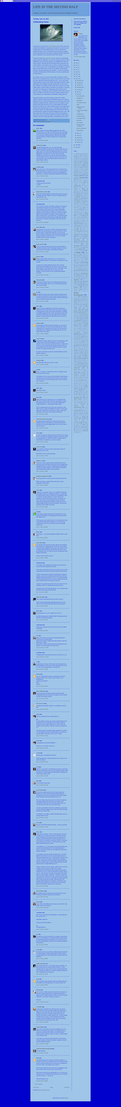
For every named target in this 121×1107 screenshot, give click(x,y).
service (79, 385)
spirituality (77, 397)
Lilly (76, 315)
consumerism (76, 203)
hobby (85, 286)
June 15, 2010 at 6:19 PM (42, 592)
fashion (83, 255)
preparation (84, 364)
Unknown (38, 323)
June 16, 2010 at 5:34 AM (42, 735)
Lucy (78, 318)
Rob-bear (38, 256)
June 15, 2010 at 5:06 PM (42, 537)
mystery (78, 336)
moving (78, 334)
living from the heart (83, 315)
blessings (86, 172)
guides (83, 276)
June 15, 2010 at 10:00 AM (42, 222)
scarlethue (38, 167)
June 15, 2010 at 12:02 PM (42, 301)
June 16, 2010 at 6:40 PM (42, 958)
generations (80, 268)
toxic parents (47, 121)
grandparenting (84, 273)
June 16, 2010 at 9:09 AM (42, 886)
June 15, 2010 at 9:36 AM (42, 140)
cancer (77, 182)
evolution (79, 249)
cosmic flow (76, 207)
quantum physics (77, 369)
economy (85, 234)
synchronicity (77, 407)
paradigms (76, 350)
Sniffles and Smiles (40, 963)
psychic (84, 366)
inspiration (78, 298)
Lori (37, 767)
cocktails (82, 192)
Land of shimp (39, 790)
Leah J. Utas (39, 447)
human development (41, 121)
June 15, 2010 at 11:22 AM (42, 251)
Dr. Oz (83, 225)
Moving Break (80, 130)
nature (77, 338)
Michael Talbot (78, 326)
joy (81, 304)
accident (81, 158)
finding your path (78, 257)
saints (87, 379)
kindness (86, 304)
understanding (76, 416)
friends (83, 262)
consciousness (77, 199)
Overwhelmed (80, 122)
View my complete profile (79, 56)
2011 (76, 76)
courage (75, 209)
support (75, 404)
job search (77, 304)
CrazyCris (38, 338)
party (87, 350)
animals (84, 164)
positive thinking (82, 358)
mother (84, 331)
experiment (77, 250)
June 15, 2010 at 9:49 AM (42, 186)
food (86, 259)
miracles (75, 329)
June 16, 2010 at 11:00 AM (42, 929)
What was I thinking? (81, 128)
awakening (81, 167)
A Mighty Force (80, 114)
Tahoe (81, 408)
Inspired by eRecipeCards (42, 476)
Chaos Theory (83, 185)
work (87, 429)
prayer (79, 363)
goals (77, 271)
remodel (83, 374)
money (80, 329)
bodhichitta (76, 177)
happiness (76, 280)
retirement (81, 377)
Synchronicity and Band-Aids (82, 111)
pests (79, 353)
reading (84, 371)
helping (86, 284)
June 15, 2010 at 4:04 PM (42, 485)
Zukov (78, 432)
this (42, 390)
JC (37, 292)
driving (86, 226)
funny (77, 265)
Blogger (66, 1098)
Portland (79, 357)
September (79, 87)
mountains (76, 333)
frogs (75, 264)
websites (77, 424)
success (75, 402)
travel (86, 413)
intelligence (84, 298)
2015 (76, 69)
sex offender (85, 385)
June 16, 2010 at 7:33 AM (42, 827)
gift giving (77, 270)
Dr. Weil (82, 226)
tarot (85, 408)
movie (81, 333)
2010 (76, 78)
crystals (81, 212)
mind (79, 328)
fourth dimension (85, 260)
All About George (81, 116)
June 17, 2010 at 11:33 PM (42, 1043)
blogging (76, 175)
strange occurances (78, 399)
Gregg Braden (77, 276)
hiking (80, 286)
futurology (77, 267)
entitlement (77, 247)
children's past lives (77, 190)
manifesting (78, 320)
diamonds (77, 218)
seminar (75, 385)
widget (79, 427)
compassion (76, 198)
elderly (84, 238)
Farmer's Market (77, 255)
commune (78, 195)
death (86, 214)
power (80, 360)
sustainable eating (79, 405)
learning (75, 309)
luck (74, 318)
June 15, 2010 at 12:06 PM (42, 333)
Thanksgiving (76, 412)
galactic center (83, 267)
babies (77, 169)
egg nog (76, 238)
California (86, 181)
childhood (76, 189)
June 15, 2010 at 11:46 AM (42, 275)
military (75, 328)
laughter (83, 308)
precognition (85, 363)
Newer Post (36, 1087)
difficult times (83, 218)
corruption (84, 206)
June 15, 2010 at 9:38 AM (42, 162)
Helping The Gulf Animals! (81, 107)
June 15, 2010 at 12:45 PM (42, 383)
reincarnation (83, 372)
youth (75, 432)
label (77, 306)
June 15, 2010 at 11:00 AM (42, 239)
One (84, 347)
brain (75, 179)
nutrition (81, 345)
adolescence (83, 159)
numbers (84, 344)
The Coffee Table (80, 96)
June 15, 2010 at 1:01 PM (42, 392)
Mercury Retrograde (83, 325)
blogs (83, 175)
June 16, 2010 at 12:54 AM (42, 657)
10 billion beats (78, 153)
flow (74, 259)
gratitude (78, 275)
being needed (80, 170)
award (86, 167)
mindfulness (84, 328)
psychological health (79, 367)
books (82, 177)
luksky (37, 611)
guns (76, 278)
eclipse (84, 233)
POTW (75, 360)
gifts (83, 270)
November (79, 83)
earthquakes (79, 231)
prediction (77, 364)
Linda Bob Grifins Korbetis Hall (44, 1048)
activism (86, 158)
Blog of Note (78, 174)
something (84, 394)
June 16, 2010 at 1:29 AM (42, 669)
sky (85, 389)
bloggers (84, 174)
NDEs (82, 338)
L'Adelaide (39, 1007)
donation (86, 223)
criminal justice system (78, 210)
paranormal (82, 350)
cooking (86, 204)
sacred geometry (81, 379)
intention (76, 300)
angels (81, 163)
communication (85, 195)
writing (84, 430)
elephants (76, 241)
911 (81, 156)
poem (76, 355)
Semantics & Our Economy (80, 125)
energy (82, 244)
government (76, 273)
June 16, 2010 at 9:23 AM (42, 896)
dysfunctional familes (78, 230)
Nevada (79, 342)
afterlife (75, 161)
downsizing (77, 225)
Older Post (67, 1087)
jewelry (86, 303)
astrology (84, 166)
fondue (83, 259)
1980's (76, 155)
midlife (84, 326)
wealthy (81, 422)
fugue (78, 264)
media (79, 322)
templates (84, 410)
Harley (84, 279)
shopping (80, 389)
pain (80, 348)
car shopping (83, 182)
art (79, 166)
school (76, 380)
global (86, 270)
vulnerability (82, 421)
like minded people (84, 314)
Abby (49, 46)
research (75, 375)
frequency (77, 262)
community (77, 196)
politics (86, 355)
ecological (76, 234)
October (79, 85)
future (81, 265)
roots (85, 377)
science (82, 380)
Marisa (38, 902)
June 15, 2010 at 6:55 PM (42, 619)
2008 (76, 147)
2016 (76, 67)
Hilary (37, 306)
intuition (75, 303)
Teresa (37, 433)
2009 (76, 145)
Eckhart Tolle (77, 233)
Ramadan (75, 371)
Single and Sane (40, 244)
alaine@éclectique (40, 597)
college (86, 192)
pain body (85, 348)
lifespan (82, 312)
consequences (85, 199)
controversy (80, 204)
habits (79, 278)
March (78, 137)
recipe (75, 372)
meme (75, 323)
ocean (86, 345)
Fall (81, 250)
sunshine (85, 402)
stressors (81, 401)
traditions (81, 413)
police (80, 355)
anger (85, 163)
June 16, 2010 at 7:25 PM (42, 974)
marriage (84, 320)
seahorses (80, 382)
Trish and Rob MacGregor (42, 419)
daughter (80, 214)
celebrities (83, 184)
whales (75, 426)
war (87, 421)
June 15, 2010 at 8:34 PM (42, 630)
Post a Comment (38, 1084)
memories (80, 323)
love (85, 317)
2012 (76, 74)
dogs (75, 223)
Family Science (82, 254)
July (78, 92)
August (78, 89)
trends (77, 415)
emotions (77, 242)
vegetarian (80, 418)
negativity (83, 341)
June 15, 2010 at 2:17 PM (42, 455)
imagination (85, 296)
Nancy (37, 490)
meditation (84, 322)
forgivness (78, 260)
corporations (78, 206)
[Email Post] (49, 120)
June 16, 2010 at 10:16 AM (42, 907)
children (83, 189)
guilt (87, 276)
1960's (87, 153)
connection (83, 198)
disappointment (76, 220)
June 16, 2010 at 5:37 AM (42, 748)
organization (76, 348)
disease (84, 220)
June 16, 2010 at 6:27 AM (42, 762)
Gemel (37, 949)
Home (51, 1087)
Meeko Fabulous (40, 891)
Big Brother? (79, 100)
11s (83, 153)
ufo (81, 415)
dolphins (81, 223)
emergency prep (84, 241)
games (75, 268)
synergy (86, 407)
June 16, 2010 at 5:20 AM (42, 709)
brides (85, 179)
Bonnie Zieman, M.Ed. (41, 191)
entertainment (85, 245)
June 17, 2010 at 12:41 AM (42, 1002)
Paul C (38, 128)
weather (86, 422)
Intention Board (83, 300)
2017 (76, 65)
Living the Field (78, 317)
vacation (83, 416)
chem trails (76, 187)
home (80, 289)
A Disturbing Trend (81, 118)
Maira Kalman (85, 318)
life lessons (81, 309)
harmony (75, 281)
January (79, 142)
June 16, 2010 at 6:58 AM (42, 785)
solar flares (85, 393)
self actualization (83, 383)
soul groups (82, 396)
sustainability (82, 404)
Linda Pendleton (40, 1027)
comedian (77, 193)
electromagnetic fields (79, 239)
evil (74, 249)
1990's (80, 155)
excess (86, 249)
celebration (76, 184)
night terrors (79, 344)
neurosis (75, 342)
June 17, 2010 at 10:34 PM (42, 1022)
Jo (36, 369)
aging (80, 161)
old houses (78, 347)
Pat (37, 512)
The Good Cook (40, 703)
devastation (85, 217)
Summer (80, 402)
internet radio (77, 301)
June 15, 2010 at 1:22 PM (42, 428)
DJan (37, 397)
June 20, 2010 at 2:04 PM (42, 1081)
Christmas (85, 190)
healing (75, 283)
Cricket (38, 753)
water (76, 422)
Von (37, 635)
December (79, 80)
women (82, 429)
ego (80, 238)
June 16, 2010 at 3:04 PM (42, 944)
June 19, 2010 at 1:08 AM (42, 1053)
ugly (85, 415)
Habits (78, 104)
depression (83, 215)
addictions (77, 159)
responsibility (83, 375)
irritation (81, 303)
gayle (37, 781)
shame (81, 386)
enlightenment (77, 245)
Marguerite (39, 280)
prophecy (80, 366)
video (85, 418)
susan (37, 979)
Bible (86, 170)
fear (87, 255)
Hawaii (84, 281)
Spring (84, 397)
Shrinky (38, 990)
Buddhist (75, 181)
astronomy (76, 167)
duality (84, 228)
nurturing (76, 345)
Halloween (85, 278)
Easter (85, 231)
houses (84, 291)
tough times (82, 412)
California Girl (39, 145)
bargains (81, 169)
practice (75, 363)
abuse (76, 158)
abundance (86, 156)
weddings (84, 424)
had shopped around (48, 58)
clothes (76, 192)
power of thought (83, 361)
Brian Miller (39, 227)
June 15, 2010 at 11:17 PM (42, 647)
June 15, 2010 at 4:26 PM (42, 506)
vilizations (76, 419)
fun (87, 264)
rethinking (75, 377)
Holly (37, 1058)
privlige (75, 366)
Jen (37, 934)
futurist (86, 265)
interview (84, 301)
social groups (78, 393)
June (78, 94)
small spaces (81, 391)
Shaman (77, 386)
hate (80, 281)
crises (85, 210)
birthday (75, 172)
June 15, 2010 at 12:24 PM (42, 355)
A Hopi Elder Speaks (81, 102)
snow (87, 391)
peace (76, 352)
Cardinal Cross (80, 98)
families (86, 250)
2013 (76, 72)
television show (77, 410)
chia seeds (84, 187)
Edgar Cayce (78, 236)
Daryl (37, 822)
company (84, 196)
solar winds (78, 394)
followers (78, 259)
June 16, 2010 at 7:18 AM (42, 817)
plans (87, 353)
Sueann (38, 674)
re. (80, 371)
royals (75, 379)
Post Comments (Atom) (44, 1090)
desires (75, 217)
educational (85, 236)
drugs (77, 228)
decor (78, 215)
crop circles (76, 212)
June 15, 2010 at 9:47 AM (42, 176)
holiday (76, 287)
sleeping (75, 391)
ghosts (86, 268)
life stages (82, 311)
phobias (82, 353)
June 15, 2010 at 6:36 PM (42, 606)
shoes (82, 388)
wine (78, 429)
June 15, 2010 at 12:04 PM (42, 318)
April (78, 135)
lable (81, 306)
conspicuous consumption (80, 201)
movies (86, 333)
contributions (84, 203)
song (74, 396)
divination (85, 222)
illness (79, 296)
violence (83, 419)
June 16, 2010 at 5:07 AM (42, 698)
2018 (76, 63)
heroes (76, 286)
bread (80, 179)
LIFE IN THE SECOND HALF (55, 6)
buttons (80, 181)
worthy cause (78, 430)
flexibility (84, 257)
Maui (75, 322)
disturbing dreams (77, 222)
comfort (86, 193)
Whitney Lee (39, 460)
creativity (80, 209)
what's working (81, 426)
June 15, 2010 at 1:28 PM (42, 442)
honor (85, 289)
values (75, 418)
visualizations (76, 421)
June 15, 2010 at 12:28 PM (42, 364)
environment (83, 247)
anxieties (75, 166)
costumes (84, 207)
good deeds (83, 271)
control (75, 204)
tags (76, 408)
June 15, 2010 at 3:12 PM (42, 471)
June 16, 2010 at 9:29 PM (42, 985)
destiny (79, 217)
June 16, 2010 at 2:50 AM (42, 686)
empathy (82, 242)
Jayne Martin (39, 542)
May (78, 133)
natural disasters (84, 336)
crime (85, 209)
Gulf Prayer (79, 120)
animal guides (77, 164)
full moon (83, 264)
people (81, 352)
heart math (80, 284)
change (76, 185)
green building (85, 275)
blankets (80, 172)
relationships (76, 374)
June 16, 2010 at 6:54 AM (42, 776)
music (83, 334)
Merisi (37, 714)
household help (77, 291)
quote (85, 369)
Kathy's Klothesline (40, 691)
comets (82, 193)
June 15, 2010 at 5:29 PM (42, 558)
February (79, 140)
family (78, 252)
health (81, 283)
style (85, 401)
